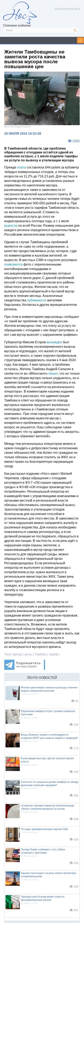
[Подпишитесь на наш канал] (24, 668)
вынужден (54, 342)
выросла (11, 225)
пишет (53, 373)
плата (21, 167)
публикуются (36, 300)
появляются (13, 264)
